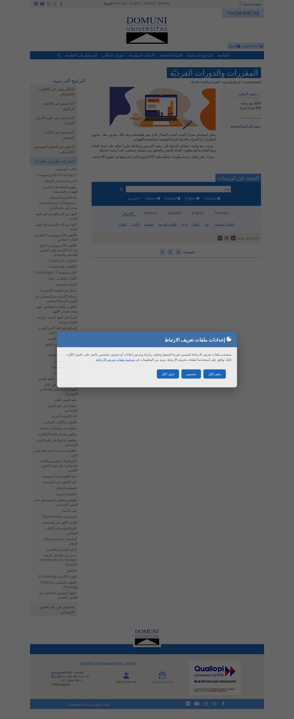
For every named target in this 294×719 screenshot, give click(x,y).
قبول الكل (168, 374)
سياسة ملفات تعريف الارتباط (115, 359)
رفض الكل (214, 374)
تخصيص (191, 374)
